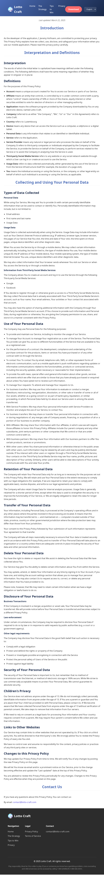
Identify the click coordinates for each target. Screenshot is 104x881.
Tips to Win (52, 9)
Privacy (61, 6)
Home (32, 6)
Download (73, 9)
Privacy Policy (31, 831)
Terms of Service (33, 836)
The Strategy (14, 836)
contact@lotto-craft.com (24, 802)
